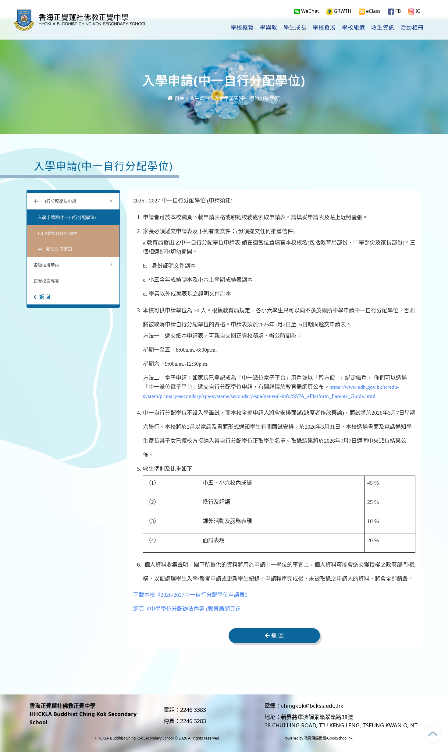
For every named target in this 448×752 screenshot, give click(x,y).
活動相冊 (412, 28)
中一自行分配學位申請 (74, 200)
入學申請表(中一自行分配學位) (247, 98)
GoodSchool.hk (339, 738)
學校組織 (353, 28)
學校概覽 (242, 28)
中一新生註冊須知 (55, 249)
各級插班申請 (73, 264)
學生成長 (295, 28)
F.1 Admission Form (58, 233)
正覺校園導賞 (46, 281)
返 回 (44, 296)
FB (397, 11)
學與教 (268, 28)
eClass (373, 11)
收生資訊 (382, 28)
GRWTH (341, 11)
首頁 (178, 98)
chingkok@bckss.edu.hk (312, 705)
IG (417, 11)
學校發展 (324, 28)
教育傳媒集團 (315, 738)
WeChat (309, 11)
